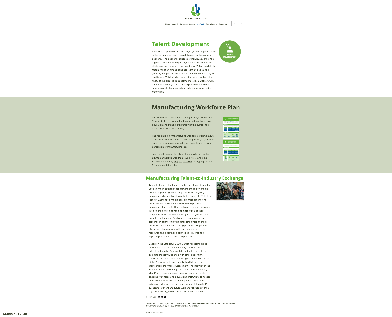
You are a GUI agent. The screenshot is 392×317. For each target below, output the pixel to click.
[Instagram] (162, 297)
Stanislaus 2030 (15, 314)
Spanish (187, 161)
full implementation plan (164, 165)
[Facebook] (159, 297)
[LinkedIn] (165, 297)
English (178, 161)
